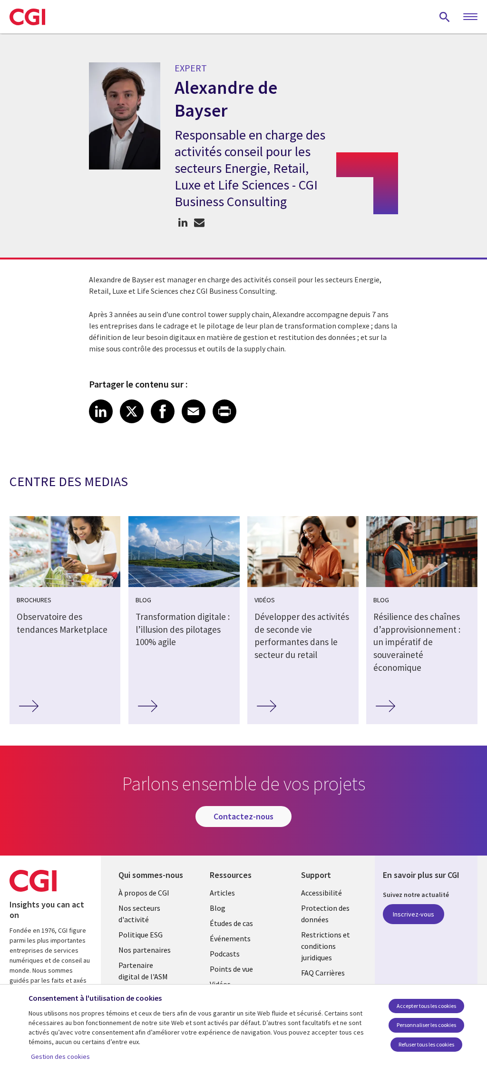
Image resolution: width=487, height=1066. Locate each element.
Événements (230, 938)
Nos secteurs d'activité (139, 913)
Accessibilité (321, 892)
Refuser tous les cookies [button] (426, 1044)
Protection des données (325, 913)
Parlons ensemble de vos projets (199, 222)
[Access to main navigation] (470, 17)
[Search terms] (445, 16)
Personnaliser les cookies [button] (426, 1024)
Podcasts (225, 953)
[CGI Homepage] (27, 16)
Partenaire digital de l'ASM (143, 970)
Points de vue (231, 969)
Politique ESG (140, 934)
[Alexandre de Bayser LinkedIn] (183, 222)
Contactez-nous (243, 816)
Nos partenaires (144, 950)
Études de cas (231, 923)
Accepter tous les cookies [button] (426, 1005)
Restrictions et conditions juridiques (325, 946)
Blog (217, 908)
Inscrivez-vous (413, 914)
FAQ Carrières (323, 972)
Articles (222, 892)
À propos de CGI (143, 892)
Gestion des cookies (60, 1056)
